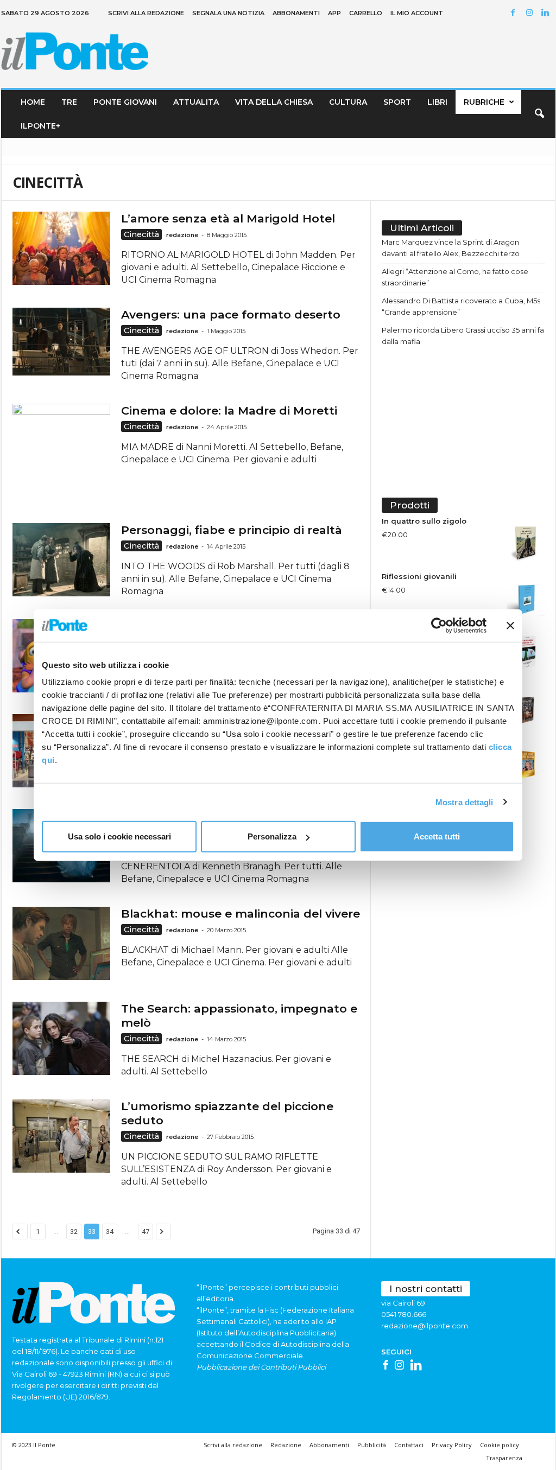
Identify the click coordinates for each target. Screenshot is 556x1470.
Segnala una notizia (228, 13)
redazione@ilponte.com (424, 1325)
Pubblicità (371, 1445)
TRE (69, 102)
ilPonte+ (40, 126)
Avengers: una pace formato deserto (230, 314)
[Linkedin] (547, 13)
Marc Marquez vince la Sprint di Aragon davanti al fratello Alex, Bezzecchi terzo (451, 248)
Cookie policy (499, 1445)
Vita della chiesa (274, 102)
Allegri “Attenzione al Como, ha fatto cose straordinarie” (455, 277)
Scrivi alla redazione (146, 13)
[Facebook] (514, 13)
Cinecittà (141, 234)
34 (109, 1231)
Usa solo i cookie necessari (119, 836)
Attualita (196, 102)
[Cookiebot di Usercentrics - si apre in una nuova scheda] (438, 625)
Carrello (365, 13)
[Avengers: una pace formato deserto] (61, 342)
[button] (539, 114)
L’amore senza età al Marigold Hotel (228, 218)
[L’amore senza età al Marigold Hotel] (61, 248)
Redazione (285, 1445)
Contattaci (409, 1445)
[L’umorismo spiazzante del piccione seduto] (61, 1136)
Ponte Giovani (125, 102)
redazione (182, 235)
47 (145, 1231)
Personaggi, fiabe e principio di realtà (231, 530)
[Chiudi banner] (510, 625)
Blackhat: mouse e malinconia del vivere (240, 913)
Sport (397, 102)
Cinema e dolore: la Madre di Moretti (229, 410)
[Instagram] (531, 13)
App (334, 13)
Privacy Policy (452, 1445)
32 (74, 1231)
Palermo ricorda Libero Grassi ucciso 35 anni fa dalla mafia (463, 336)
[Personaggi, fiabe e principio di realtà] (61, 559)
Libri (437, 102)
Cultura (348, 102)
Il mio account (416, 13)
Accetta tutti (437, 836)
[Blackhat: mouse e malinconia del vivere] (61, 943)
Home (33, 102)
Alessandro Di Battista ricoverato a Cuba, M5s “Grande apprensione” (461, 306)
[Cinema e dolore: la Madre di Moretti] (61, 452)
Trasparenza (504, 1458)
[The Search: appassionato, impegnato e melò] (61, 1038)
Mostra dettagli (464, 801)
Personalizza (272, 836)
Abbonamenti (296, 13)
